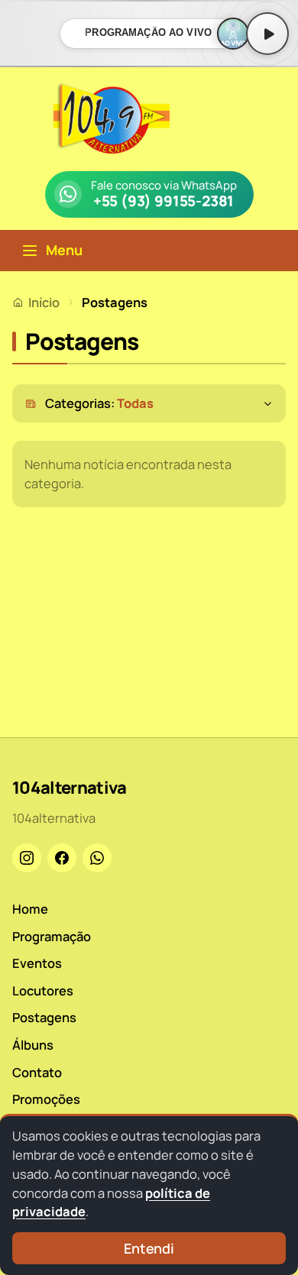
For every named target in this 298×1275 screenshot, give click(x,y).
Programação (51, 936)
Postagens (44, 1017)
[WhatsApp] (97, 857)
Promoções (46, 1099)
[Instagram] (26, 857)
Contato (37, 1072)
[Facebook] (61, 857)
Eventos (37, 963)
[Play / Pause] (267, 33)
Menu (64, 250)
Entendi (149, 1248)
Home (30, 908)
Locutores (42, 990)
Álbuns (32, 1044)
